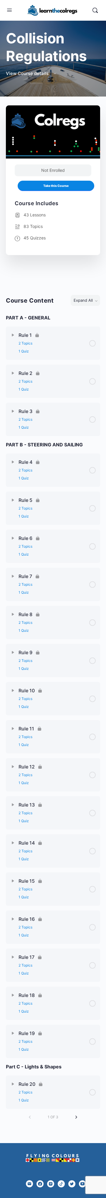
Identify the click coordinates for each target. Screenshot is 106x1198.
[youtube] (82, 1183)
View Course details (28, 73)
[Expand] (13, 335)
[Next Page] (76, 1117)
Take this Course (56, 186)
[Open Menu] (9, 9)
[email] (29, 1183)
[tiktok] (61, 1183)
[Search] (95, 10)
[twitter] (71, 1183)
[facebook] (40, 1183)
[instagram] (50, 1183)
